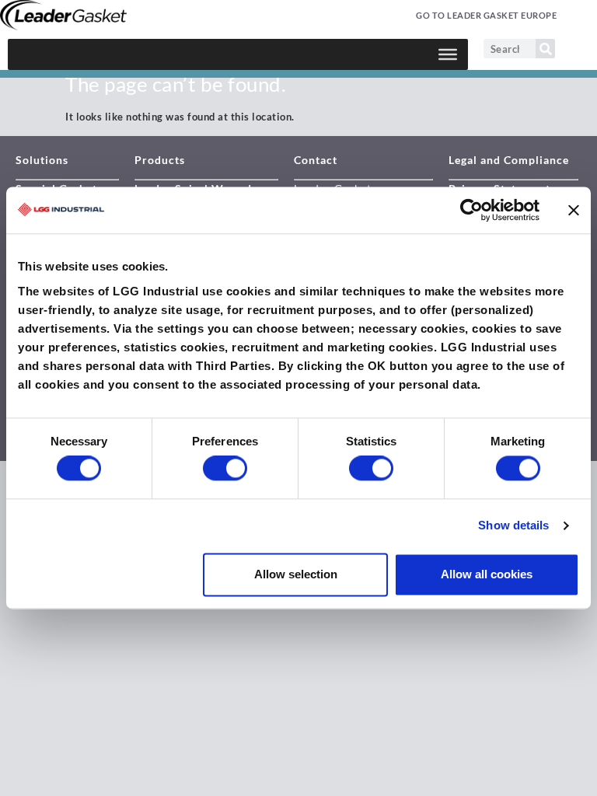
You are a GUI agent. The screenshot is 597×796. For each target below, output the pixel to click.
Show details (513, 525)
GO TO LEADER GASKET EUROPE (486, 15)
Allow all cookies (486, 574)
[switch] (225, 468)
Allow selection (295, 574)
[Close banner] (573, 209)
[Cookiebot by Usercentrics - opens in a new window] (471, 210)
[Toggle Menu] (447, 54)
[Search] (545, 48)
